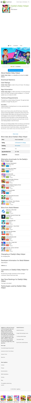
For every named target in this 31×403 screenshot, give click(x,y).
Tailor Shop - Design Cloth (11, 242)
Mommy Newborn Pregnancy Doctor (13, 185)
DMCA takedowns (4, 374)
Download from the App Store (16, 70)
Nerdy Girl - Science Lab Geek (12, 247)
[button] (15, 265)
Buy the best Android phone (22, 342)
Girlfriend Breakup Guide (11, 236)
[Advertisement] (15, 28)
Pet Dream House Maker (11, 168)
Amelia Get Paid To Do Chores (7, 351)
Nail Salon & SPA (9, 174)
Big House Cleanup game (11, 163)
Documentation (4, 371)
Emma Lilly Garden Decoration (12, 195)
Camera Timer (4, 354)
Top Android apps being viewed (7, 348)
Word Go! (3, 357)
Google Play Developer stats (22, 333)
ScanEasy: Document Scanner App (13, 215)
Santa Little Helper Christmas (12, 179)
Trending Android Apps (21, 336)
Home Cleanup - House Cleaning (12, 201)
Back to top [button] (27, 390)
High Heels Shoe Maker (11, 231)
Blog (2, 380)
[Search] (29, 2)
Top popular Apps (20, 339)
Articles (2, 377)
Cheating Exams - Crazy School (12, 226)
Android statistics (20, 330)
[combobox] (22, 2)
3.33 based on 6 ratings (20, 142)
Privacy (2, 368)
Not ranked (17, 145)
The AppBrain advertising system (6, 384)
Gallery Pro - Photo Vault (11, 209)
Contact (2, 365)
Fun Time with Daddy (10, 190)
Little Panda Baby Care (10, 220)
